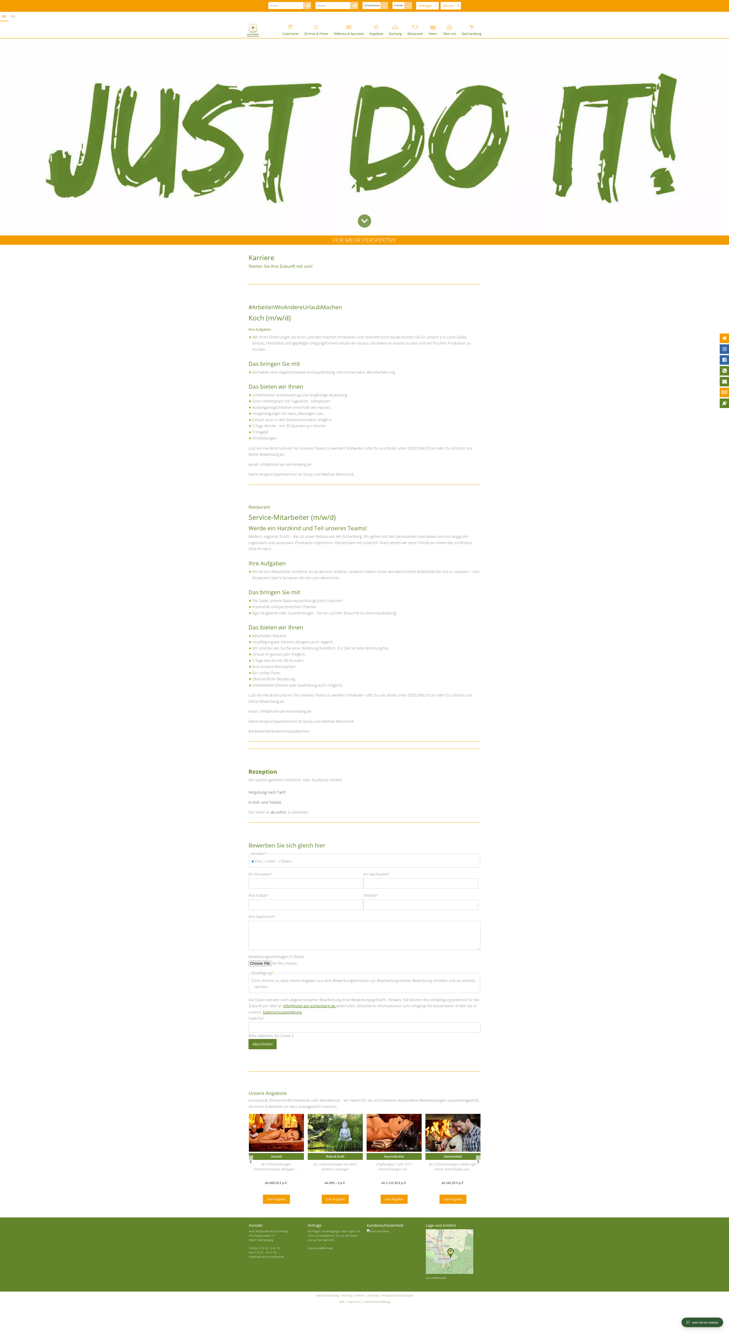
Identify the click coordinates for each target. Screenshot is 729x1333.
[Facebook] (724, 360)
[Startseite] (724, 338)
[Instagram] (724, 349)
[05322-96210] (724, 371)
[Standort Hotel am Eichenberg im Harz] (453, 1251)
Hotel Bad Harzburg (327, 1295)
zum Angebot (276, 1199)
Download (373, 1295)
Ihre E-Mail (259, 895)
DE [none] (4, 16)
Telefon (370, 895)
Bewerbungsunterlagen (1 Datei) (276, 956)
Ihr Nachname (376, 874)
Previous (251, 1161)
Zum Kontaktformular (320, 1248)
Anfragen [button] (425, 6)
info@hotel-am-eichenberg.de (309, 1005)
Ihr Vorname (260, 874)
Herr (272, 861)
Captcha (257, 1018)
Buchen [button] (448, 6)
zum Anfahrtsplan (436, 1278)
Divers (287, 861)
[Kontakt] (724, 382)
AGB (341, 1302)
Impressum (354, 1302)
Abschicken (262, 1044)
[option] (13, 17)
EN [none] (13, 16)
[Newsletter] (724, 392)
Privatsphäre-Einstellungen (397, 1295)
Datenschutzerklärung (282, 1012)
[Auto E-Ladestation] (724, 403)
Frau (259, 861)
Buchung (347, 1295)
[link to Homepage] (253, 30)
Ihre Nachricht (262, 916)
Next (478, 1161)
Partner (359, 1295)
